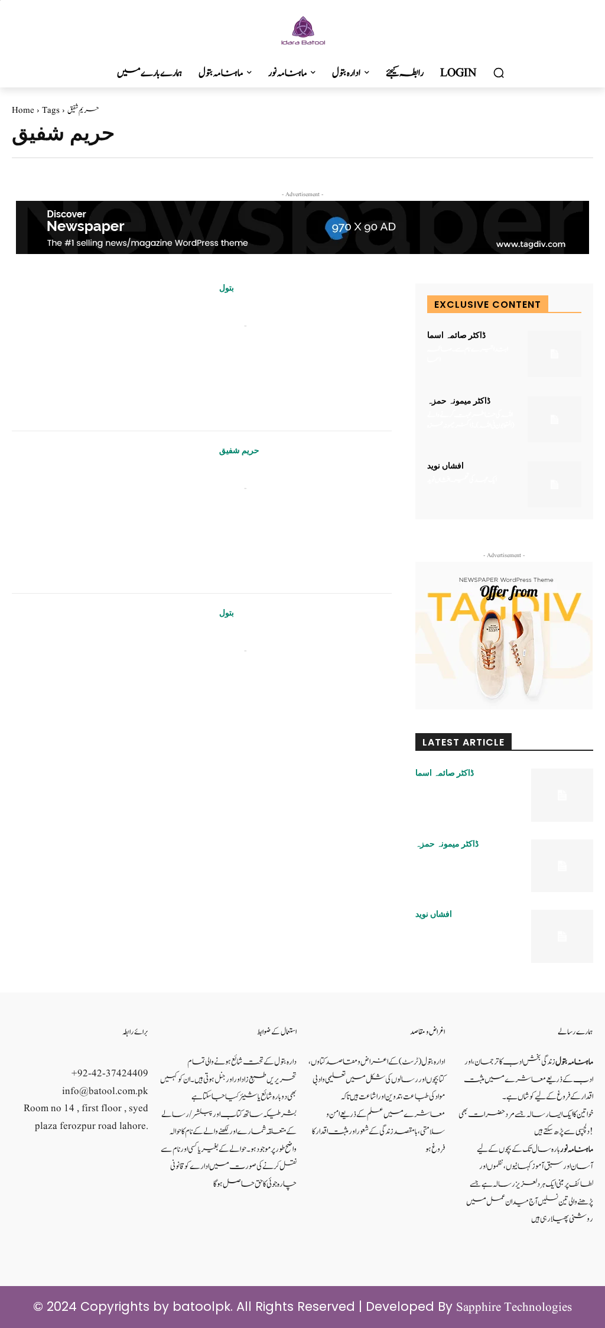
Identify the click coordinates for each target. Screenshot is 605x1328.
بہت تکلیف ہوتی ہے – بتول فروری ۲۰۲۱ (280, 308)
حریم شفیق (239, 450)
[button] (498, 73)
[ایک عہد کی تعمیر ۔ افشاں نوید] (554, 484)
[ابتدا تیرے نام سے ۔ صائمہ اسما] (554, 354)
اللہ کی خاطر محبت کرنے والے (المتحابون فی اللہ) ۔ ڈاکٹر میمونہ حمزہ (471, 420)
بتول (226, 288)
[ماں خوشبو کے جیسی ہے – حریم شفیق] (106, 512)
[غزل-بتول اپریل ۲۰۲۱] (106, 674)
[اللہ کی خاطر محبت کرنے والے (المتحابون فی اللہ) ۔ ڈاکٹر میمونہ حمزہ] (554, 419)
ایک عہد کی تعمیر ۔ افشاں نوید (462, 480)
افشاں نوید (445, 465)
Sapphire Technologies (514, 1307)
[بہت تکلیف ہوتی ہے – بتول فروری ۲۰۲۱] (106, 350)
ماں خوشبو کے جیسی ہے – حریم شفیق (280, 471)
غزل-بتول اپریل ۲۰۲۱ (254, 633)
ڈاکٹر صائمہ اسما (456, 335)
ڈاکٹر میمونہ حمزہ (458, 400)
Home (23, 111)
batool (229, 325)
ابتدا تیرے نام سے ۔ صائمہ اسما (467, 354)
